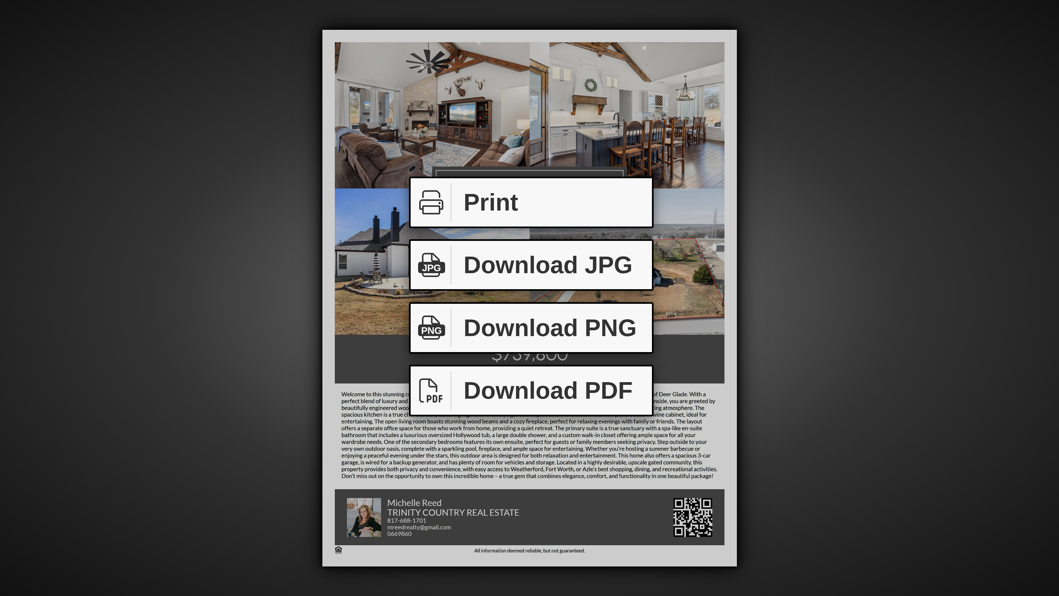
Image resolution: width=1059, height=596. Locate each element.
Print (491, 202)
